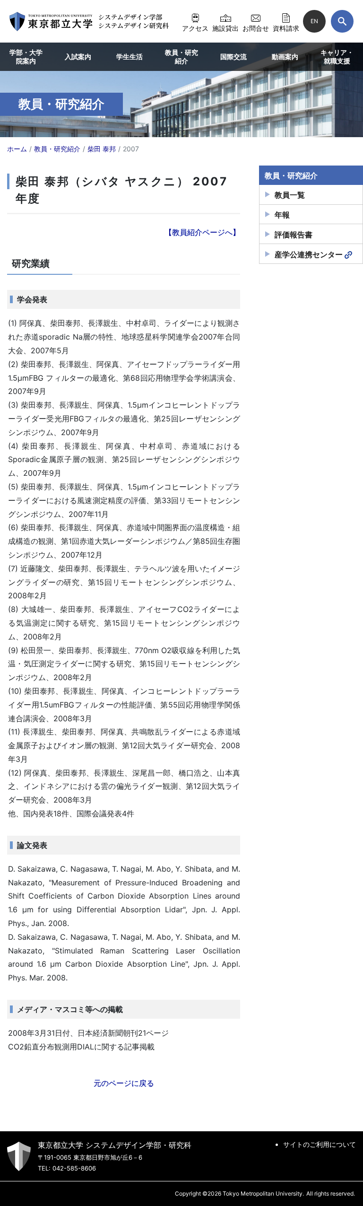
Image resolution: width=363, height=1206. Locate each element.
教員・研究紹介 (181, 56)
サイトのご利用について (319, 1144)
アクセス (195, 28)
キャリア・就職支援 (337, 56)
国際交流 (233, 56)
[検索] (342, 21)
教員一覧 (290, 195)
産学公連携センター (309, 254)
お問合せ (255, 28)
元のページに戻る (124, 1083)
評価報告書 (293, 234)
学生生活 (129, 56)
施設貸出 (225, 28)
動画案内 (285, 56)
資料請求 (286, 28)
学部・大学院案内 (26, 56)
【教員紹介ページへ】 (202, 232)
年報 (282, 214)
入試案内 (78, 56)
